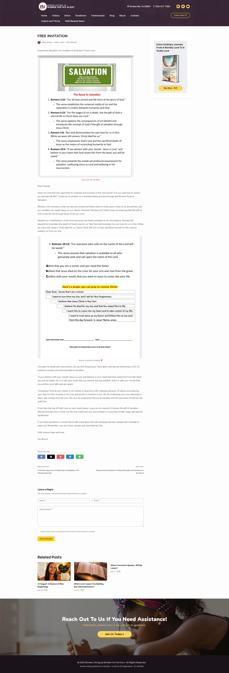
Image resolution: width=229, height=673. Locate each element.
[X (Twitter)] (51, 457)
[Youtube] (188, 6)
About (122, 15)
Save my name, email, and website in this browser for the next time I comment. (68, 532)
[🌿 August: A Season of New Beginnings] (54, 571)
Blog (112, 15)
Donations (80, 15)
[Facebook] (178, 6)
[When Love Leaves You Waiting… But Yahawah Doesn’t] (90, 571)
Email (96, 500)
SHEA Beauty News (74, 21)
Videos (55, 15)
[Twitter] (183, 6)
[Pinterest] (60, 457)
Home (44, 15)
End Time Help (71, 42)
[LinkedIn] (70, 457)
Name (42, 500)
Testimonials (98, 15)
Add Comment (46, 509)
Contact (135, 15)
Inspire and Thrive (50, 21)
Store (67, 15)
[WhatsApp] (79, 457)
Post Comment (46, 539)
